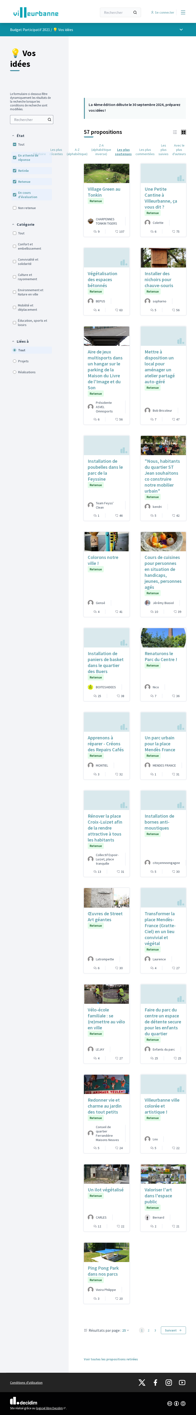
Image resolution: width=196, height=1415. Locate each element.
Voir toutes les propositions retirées (111, 1359)
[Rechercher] (135, 12)
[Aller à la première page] (42, 12)
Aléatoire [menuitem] (39, 154)
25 (124, 1330)
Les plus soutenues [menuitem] (123, 151)
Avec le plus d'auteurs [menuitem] (179, 149)
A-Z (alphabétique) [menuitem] (77, 151)
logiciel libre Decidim (51, 1408)
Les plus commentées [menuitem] (145, 151)
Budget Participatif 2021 (30, 29)
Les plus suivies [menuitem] (163, 149)
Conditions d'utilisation (26, 1382)
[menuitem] (31, 119)
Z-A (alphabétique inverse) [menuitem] (101, 149)
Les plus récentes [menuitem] (56, 151)
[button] (18, 135)
